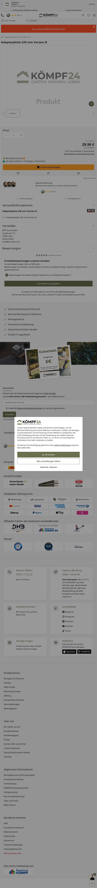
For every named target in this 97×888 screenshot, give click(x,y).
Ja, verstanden (48, 454)
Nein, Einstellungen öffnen (48, 461)
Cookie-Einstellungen (62, 445)
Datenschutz (44, 467)
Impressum (53, 467)
